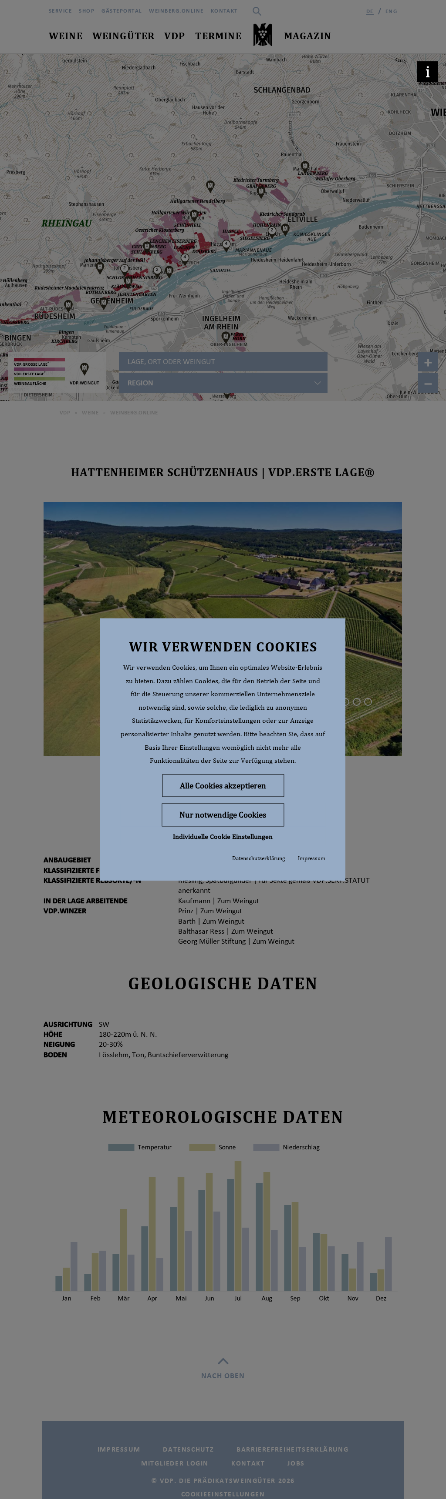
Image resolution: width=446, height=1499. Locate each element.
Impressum (311, 858)
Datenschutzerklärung (258, 858)
